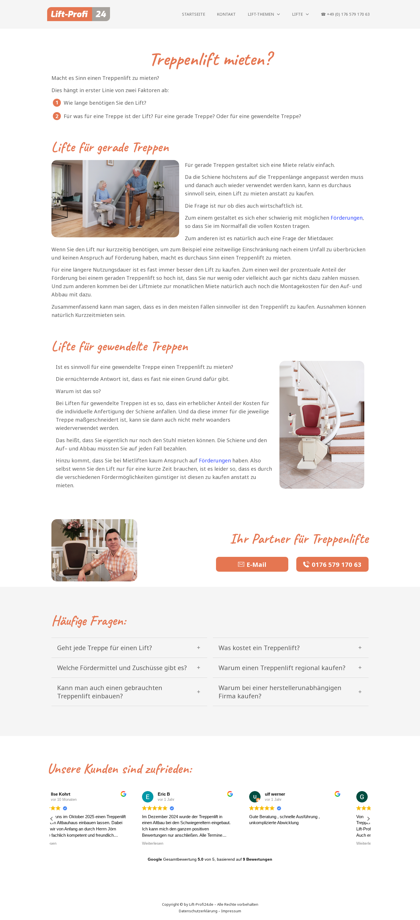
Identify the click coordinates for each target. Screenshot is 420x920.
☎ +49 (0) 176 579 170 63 (345, 14)
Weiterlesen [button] (68, 843)
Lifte (297, 14)
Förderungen (347, 217)
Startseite (193, 14)
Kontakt (226, 14)
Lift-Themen (261, 14)
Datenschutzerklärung (198, 910)
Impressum (231, 910)
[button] (368, 818)
